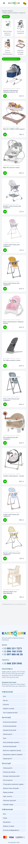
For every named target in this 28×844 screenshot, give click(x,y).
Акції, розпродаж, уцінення (11, 742)
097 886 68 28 (12, 654)
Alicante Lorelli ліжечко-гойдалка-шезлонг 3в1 (10, 91)
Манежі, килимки (8, 792)
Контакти (6, 704)
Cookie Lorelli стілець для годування (11, 245)
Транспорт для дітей (9, 800)
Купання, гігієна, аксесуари (11, 788)
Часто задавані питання (10, 712)
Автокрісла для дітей (9, 730)
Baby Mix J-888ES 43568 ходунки (14, 129)
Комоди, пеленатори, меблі (11, 776)
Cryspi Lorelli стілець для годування (11, 515)
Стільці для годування (20, 32)
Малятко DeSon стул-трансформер (10, 592)
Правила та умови (8, 708)
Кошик (5, 818)
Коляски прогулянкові (9, 726)
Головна (4, 11)
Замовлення (6, 822)
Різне (4, 738)
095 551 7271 (12, 648)
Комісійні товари (8, 804)
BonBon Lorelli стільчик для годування (12, 206)
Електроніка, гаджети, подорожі (12, 754)
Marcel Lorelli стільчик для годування (11, 553)
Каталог (10, 11)
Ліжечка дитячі (7, 734)
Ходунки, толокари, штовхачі (20, 52)
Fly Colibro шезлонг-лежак (11, 360)
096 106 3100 (12, 651)
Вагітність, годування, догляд (12, 750)
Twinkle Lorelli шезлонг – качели (13, 476)
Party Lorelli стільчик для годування (11, 399)
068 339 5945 (12, 663)
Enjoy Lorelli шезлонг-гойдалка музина (13, 322)
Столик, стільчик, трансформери (8, 52)
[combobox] (11, 59)
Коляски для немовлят (10, 722)
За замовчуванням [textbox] (11, 59)
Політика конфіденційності (11, 830)
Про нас (5, 700)
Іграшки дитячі (7, 758)
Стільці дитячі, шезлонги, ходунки (11, 127)
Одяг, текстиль (7, 796)
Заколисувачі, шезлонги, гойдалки (7, 33)
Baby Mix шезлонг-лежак (11, 167)
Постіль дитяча (7, 780)
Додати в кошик (5, 96)
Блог (4, 696)
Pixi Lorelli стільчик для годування (10, 438)
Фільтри (6, 16)
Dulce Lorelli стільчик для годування (11, 284)
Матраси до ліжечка (9, 772)
